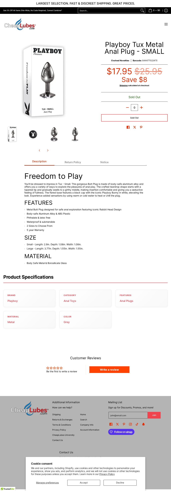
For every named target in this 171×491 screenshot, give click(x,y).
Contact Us (57, 440)
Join (154, 415)
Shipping (124, 85)
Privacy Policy (107, 474)
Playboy (13, 301)
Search (83, 419)
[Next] (81, 81)
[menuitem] (154, 10)
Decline (120, 482)
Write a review (109, 369)
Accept (84, 482)
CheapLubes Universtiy (63, 435)
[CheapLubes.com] (20, 24)
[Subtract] (127, 107)
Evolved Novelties (120, 60)
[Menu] (166, 24)
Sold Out (134, 118)
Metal (11, 322)
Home (83, 414)
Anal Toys (70, 301)
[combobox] (109, 10)
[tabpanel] (85, 216)
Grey (67, 322)
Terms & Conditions (61, 425)
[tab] (39, 162)
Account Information (89, 430)
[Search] (142, 10)
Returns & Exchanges (62, 419)
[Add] (141, 107)
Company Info (86, 425)
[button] (128, 127)
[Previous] (5, 81)
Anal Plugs (126, 301)
